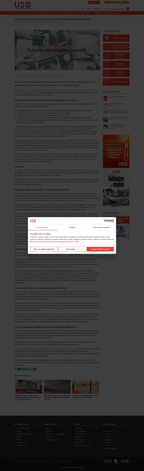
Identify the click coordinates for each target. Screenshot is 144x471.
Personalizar (71, 249)
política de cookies (72, 241)
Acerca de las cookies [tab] (101, 227)
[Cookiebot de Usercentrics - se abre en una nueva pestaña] (105, 220)
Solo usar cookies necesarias (44, 249)
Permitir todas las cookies (100, 249)
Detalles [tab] (72, 227)
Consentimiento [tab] (42, 227)
